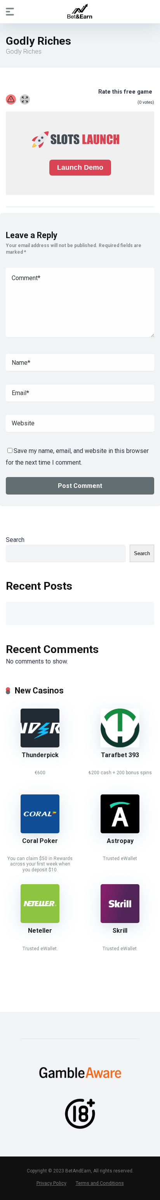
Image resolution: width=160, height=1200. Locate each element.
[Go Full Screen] (25, 99)
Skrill (120, 930)
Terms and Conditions (100, 1183)
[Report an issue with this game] (11, 99)
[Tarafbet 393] (120, 745)
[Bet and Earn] (79, 11)
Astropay (120, 841)
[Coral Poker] (40, 831)
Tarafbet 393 (120, 755)
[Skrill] (120, 921)
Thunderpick (40, 755)
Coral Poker (40, 841)
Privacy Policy (51, 1183)
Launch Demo (80, 167)
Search (15, 539)
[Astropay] (120, 831)
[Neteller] (40, 921)
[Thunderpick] (40, 745)
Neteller (40, 930)
